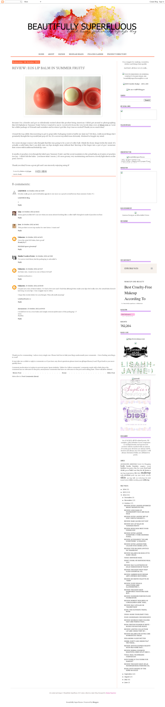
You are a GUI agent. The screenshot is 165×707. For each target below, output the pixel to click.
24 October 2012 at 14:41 (30, 224)
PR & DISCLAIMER (95, 54)
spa (128, 478)
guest (127, 470)
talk (134, 478)
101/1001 (61, 54)
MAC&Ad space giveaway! (27, 246)
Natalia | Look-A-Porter (26, 256)
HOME (41, 54)
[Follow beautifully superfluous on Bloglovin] (128, 316)
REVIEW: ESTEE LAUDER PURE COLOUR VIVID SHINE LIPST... (136, 545)
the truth (148, 478)
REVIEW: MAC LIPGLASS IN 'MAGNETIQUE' (134, 606)
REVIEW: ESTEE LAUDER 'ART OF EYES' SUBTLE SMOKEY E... (136, 517)
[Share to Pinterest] (45, 171)
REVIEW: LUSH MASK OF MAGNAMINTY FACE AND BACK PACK (136, 512)
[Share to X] (41, 171)
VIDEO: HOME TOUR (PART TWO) (136, 614)
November (128, 500)
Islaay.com (104, 125)
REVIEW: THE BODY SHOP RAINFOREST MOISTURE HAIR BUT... (136, 591)
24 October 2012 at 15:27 (34, 269)
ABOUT (51, 54)
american (133, 464)
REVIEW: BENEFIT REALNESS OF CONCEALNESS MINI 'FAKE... (136, 601)
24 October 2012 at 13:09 (35, 191)
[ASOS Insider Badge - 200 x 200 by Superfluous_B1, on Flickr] (135, 84)
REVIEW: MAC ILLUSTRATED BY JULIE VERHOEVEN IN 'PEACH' (136, 566)
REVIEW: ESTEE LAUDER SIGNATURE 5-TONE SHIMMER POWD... (136, 535)
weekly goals (137, 480)
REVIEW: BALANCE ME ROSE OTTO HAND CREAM (137, 554)
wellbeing (146, 480)
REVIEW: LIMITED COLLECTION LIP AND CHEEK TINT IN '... (136, 630)
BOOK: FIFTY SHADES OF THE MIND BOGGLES (135, 669)
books (128, 466)
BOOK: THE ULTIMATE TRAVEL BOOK (135, 610)
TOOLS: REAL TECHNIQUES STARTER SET (134, 655)
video (131, 480)
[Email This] (36, 171)
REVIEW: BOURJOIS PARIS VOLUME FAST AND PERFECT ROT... (137, 621)
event (149, 466)
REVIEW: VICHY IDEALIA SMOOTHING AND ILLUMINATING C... (133, 585)
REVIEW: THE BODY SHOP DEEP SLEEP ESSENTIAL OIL (136, 570)
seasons (148, 475)
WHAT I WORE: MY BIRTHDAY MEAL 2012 (137, 561)
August (127, 677)
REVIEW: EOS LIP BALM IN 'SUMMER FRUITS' (134, 525)
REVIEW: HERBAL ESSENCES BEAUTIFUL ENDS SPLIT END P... (137, 651)
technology (141, 478)
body (20, 174)
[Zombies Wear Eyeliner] (136, 359)
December (128, 497)
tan (137, 478)
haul (135, 470)
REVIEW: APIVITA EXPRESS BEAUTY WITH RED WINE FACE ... (137, 646)
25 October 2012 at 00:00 (34, 286)
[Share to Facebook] (43, 171)
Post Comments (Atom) (30, 376)
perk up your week (138, 475)
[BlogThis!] (39, 171)
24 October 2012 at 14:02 (30, 212)
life (136, 473)
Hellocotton (140, 303)
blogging (148, 464)
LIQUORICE (22, 191)
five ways (140, 468)
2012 (124, 495)
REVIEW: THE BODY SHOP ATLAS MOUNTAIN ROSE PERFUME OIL (137, 665)
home (147, 470)
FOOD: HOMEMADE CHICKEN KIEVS (137, 617)
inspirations (130, 473)
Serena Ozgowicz (111, 693)
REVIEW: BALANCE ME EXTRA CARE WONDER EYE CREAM (137, 634)
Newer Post (17, 373)
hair (131, 470)
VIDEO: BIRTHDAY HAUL (133, 558)
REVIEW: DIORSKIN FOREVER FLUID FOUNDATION (137, 597)
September (128, 674)
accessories (125, 464)
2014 (124, 489)
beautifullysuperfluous (130, 303)
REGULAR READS (76, 54)
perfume (127, 475)
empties (142, 466)
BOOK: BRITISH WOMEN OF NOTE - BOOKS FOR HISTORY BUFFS (137, 625)
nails (122, 475)
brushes (135, 466)
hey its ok (140, 470)
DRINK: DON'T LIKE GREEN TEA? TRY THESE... (136, 642)
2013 (124, 492)
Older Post (111, 373)
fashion (123, 468)
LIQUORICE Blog (24, 198)
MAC (138, 473)
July (125, 679)
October (127, 503)
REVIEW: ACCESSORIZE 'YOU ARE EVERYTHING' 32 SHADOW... (136, 540)
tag (131, 478)
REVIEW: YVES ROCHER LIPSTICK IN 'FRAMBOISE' (136, 549)
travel (122, 480)
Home (64, 373)
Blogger (95, 702)
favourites (130, 468)
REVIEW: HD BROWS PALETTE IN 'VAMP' (136, 580)
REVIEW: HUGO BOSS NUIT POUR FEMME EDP (136, 529)
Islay (19, 212)
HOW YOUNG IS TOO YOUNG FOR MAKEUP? (136, 660)
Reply (20, 205)
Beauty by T (22, 242)
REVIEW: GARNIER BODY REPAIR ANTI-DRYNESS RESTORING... (136, 575)
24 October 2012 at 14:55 (34, 237)
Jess (19, 224)
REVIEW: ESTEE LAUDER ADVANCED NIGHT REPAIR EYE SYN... (137, 506)
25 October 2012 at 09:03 (36, 309)
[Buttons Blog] (136, 430)
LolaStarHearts (23, 299)
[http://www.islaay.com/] (135, 339)
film (135, 468)
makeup (146, 472)
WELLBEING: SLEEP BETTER (135, 638)
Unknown (21, 237)
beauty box (140, 464)
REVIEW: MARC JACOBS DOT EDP (136, 521)
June (126, 682)
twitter (127, 480)
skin (123, 477)
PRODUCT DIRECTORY (116, 54)
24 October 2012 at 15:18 (44, 256)
